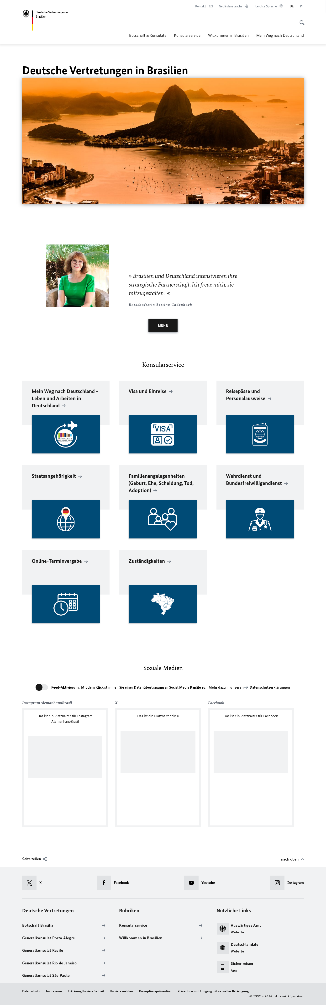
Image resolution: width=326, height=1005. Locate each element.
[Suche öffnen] (300, 20)
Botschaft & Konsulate (147, 35)
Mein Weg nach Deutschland (280, 35)
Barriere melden (121, 991)
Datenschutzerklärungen (270, 687)
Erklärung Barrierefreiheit (86, 991)
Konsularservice (187, 35)
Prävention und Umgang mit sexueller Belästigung (213, 991)
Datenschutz (31, 991)
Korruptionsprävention (155, 991)
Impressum (54, 991)
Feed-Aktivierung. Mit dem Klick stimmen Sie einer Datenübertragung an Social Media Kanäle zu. (128, 687)
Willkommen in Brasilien (228, 35)
